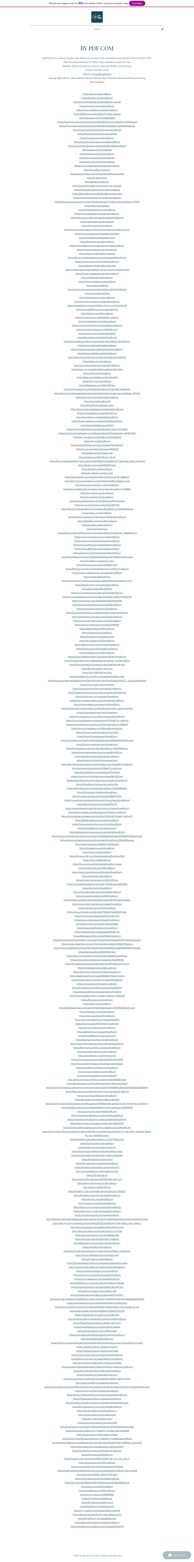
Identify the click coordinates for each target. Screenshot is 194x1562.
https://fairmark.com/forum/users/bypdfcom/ (97, 1047)
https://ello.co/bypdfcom (97, 205)
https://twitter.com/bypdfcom (97, 98)
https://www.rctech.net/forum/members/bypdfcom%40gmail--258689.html (97, 533)
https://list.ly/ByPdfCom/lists (97, 672)
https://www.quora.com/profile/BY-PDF (97, 565)
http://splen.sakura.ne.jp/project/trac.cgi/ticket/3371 (97, 1446)
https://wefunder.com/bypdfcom (97, 221)
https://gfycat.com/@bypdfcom (97, 313)
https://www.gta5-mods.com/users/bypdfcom (97, 1211)
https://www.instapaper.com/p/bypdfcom (97, 273)
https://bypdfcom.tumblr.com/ (97, 473)
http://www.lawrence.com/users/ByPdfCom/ (97, 365)
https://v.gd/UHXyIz (97, 177)
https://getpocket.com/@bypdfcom (97, 1462)
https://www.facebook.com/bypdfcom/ (97, 1075)
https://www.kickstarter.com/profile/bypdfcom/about (97, 501)
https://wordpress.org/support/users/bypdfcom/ (97, 1450)
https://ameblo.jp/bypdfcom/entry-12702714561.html (97, 1139)
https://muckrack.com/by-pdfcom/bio (97, 1331)
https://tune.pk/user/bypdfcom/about (97, 345)
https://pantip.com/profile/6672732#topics (97, 844)
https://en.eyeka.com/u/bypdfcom (97, 640)
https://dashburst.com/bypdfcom (97, 154)
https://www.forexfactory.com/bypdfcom (97, 1271)
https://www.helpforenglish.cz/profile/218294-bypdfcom (97, 656)
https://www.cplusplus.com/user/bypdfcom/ (97, 920)
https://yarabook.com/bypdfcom (97, 497)
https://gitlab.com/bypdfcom (97, 632)
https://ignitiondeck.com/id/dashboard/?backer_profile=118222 (97, 660)
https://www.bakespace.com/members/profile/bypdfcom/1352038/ (97, 596)
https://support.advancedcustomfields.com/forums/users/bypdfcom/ (97, 1367)
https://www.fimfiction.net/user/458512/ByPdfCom (97, 1287)
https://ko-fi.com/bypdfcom (97, 381)
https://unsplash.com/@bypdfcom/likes (97, 1434)
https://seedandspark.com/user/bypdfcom (97, 820)
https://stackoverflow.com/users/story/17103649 (97, 991)
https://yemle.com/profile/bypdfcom (97, 908)
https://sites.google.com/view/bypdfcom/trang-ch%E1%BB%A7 (97, 477)
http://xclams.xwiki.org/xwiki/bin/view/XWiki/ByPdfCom (97, 1319)
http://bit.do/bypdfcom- (97, 181)
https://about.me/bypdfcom (97, 94)
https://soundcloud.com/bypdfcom (97, 161)
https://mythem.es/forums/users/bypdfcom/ (97, 301)
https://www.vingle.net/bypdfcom (97, 106)
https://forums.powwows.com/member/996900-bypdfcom (97, 956)
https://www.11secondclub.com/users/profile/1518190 (97, 959)
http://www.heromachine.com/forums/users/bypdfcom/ (97, 357)
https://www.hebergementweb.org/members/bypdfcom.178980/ (97, 489)
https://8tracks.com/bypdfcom (97, 999)
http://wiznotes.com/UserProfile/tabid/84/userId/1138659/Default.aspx (97, 740)
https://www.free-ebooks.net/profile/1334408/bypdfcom (97, 146)
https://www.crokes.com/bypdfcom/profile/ (97, 233)
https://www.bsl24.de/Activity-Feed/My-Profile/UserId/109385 (97, 1430)
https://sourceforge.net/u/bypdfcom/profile (97, 1099)
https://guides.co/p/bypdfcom (97, 525)
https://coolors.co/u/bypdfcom (97, 469)
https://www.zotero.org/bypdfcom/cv (97, 1414)
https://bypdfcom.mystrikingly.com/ (97, 1055)
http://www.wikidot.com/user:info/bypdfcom (97, 704)
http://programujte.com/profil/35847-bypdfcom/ (97, 768)
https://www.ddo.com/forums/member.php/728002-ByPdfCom (97, 341)
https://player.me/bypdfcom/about (97, 253)
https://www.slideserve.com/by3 (97, 425)
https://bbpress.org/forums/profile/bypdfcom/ (97, 936)
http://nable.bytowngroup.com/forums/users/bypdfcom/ (97, 692)
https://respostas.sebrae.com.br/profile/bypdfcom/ (97, 1115)
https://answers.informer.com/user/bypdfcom (97, 1195)
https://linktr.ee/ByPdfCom (97, 860)
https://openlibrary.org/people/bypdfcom (97, 417)
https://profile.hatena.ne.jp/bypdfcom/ (97, 1051)
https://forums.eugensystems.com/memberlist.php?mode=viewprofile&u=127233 (97, 201)
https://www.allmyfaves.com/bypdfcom (97, 608)
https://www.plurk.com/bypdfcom (97, 157)
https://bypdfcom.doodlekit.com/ (97, 636)
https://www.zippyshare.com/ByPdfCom (97, 880)
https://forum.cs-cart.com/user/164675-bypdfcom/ (97, 1359)
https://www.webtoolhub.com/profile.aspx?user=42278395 (97, 429)
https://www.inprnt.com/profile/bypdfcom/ (97, 261)
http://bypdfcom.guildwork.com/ (97, 561)
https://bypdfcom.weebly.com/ (97, 1502)
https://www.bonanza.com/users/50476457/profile (97, 1059)
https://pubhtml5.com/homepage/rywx (97, 760)
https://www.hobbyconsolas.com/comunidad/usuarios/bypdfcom (97, 1127)
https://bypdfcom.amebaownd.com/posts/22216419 (97, 1526)
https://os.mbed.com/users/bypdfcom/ (97, 337)
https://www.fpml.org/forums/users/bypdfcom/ (97, 688)
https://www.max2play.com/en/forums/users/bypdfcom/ (97, 517)
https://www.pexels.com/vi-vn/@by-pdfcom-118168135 (97, 995)
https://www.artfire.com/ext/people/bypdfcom (97, 545)
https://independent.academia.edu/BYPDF (97, 1315)
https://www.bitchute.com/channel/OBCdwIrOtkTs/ (97, 1043)
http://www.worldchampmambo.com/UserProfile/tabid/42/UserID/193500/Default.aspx (97, 836)
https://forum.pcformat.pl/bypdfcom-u (97, 1410)
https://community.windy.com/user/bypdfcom (97, 1275)
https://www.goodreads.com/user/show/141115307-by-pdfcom (97, 720)
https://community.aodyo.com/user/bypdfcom (97, 1207)
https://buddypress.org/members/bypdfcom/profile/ (97, 174)
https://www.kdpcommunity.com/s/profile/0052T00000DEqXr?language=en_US (97, 1307)
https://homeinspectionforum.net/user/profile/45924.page (97, 1263)
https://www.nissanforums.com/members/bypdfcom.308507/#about (97, 944)
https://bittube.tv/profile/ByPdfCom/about (97, 1239)
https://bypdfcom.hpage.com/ (97, 1159)
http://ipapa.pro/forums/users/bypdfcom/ (97, 1383)
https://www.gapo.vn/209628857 (97, 1494)
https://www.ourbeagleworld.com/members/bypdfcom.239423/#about (97, 840)
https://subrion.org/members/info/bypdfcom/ (97, 553)
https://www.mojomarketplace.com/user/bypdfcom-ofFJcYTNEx (97, 1378)
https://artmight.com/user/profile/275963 (97, 924)
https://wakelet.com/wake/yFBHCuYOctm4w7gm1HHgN (97, 305)
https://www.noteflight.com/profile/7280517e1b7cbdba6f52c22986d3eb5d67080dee (97, 948)
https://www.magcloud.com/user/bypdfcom (97, 541)
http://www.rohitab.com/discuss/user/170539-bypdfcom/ (97, 812)
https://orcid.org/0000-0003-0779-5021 (97, 1474)
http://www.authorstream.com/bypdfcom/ (97, 485)
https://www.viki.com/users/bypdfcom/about (97, 189)
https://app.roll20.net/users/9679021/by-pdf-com (97, 1179)
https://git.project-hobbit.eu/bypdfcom (97, 792)
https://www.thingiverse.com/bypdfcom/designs (97, 325)
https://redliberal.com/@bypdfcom (97, 1490)
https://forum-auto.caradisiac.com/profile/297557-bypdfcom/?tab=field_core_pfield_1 (97, 1223)
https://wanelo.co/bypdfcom (97, 1247)
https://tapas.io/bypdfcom (97, 576)
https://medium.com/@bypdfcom (97, 652)
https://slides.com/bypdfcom (97, 150)
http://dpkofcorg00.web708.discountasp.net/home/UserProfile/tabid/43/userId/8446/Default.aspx (97, 1219)
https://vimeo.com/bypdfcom (97, 225)
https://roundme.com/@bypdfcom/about (97, 397)
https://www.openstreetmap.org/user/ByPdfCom (97, 752)
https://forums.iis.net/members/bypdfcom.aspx (97, 864)
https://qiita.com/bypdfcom (97, 1003)
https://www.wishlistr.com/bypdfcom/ (97, 353)
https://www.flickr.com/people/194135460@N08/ (97, 600)
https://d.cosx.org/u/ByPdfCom (97, 1199)
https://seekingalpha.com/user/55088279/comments (97, 976)
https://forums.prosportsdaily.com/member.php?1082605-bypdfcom (97, 764)
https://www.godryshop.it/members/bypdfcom (97, 130)
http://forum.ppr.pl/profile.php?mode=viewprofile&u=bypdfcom (97, 1251)
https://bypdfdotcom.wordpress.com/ (97, 828)
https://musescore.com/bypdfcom (97, 848)
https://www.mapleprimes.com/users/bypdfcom (97, 572)
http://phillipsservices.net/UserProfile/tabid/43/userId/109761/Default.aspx (97, 1007)
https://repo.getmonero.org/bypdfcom (97, 1183)
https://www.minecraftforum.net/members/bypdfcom (97, 1267)
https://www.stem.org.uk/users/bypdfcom (97, 696)
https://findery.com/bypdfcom (97, 1259)
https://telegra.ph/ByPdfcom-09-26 (97, 457)
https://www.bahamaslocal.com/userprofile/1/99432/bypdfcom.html (97, 580)
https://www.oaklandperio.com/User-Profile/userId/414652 (97, 884)
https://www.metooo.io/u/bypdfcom (97, 1027)
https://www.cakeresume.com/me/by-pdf (97, 1255)
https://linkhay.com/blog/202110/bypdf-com (97, 916)
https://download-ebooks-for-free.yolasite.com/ (97, 1514)
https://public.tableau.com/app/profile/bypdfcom (97, 421)
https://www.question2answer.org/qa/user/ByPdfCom (97, 664)
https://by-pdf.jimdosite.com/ (97, 1418)
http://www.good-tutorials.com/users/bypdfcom (97, 904)
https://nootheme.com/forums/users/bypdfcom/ (97, 987)
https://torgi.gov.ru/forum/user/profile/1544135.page (97, 217)
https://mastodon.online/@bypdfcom (97, 968)
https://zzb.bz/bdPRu (97, 285)
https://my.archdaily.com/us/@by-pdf (97, 1291)
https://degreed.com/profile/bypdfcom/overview (97, 193)
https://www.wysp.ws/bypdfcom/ (97, 138)
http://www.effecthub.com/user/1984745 (97, 309)
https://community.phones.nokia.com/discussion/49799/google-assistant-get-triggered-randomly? (97, 1103)
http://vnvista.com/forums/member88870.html (97, 796)
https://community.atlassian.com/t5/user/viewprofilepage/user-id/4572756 (97, 433)
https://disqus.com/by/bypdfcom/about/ (97, 648)
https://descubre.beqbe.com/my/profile (97, 377)
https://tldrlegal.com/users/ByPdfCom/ (97, 1374)
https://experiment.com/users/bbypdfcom (97, 585)
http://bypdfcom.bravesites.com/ (97, 1506)
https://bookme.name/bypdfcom (97, 241)
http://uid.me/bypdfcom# (97, 401)
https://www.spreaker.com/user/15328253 (97, 449)
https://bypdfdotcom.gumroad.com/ (97, 1035)
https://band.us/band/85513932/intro (97, 952)
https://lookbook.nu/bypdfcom (97, 277)
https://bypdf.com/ (101, 74)
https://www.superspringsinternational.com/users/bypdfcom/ (97, 808)
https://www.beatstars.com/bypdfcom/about (97, 1327)
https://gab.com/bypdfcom (97, 373)
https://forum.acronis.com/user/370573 (97, 804)
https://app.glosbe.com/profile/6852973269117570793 (97, 1311)
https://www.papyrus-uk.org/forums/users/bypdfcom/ (97, 716)
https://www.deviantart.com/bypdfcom (97, 712)
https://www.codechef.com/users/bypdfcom (97, 165)
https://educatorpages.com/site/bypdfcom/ (97, 1522)
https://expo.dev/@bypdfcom (97, 588)
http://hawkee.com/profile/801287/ (97, 118)
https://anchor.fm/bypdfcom (97, 888)
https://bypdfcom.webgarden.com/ (97, 237)
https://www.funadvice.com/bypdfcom (97, 736)
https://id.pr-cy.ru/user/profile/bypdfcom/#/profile (97, 369)
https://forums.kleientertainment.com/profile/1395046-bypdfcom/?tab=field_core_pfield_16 (97, 461)
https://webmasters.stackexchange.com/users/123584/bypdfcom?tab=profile (97, 1470)
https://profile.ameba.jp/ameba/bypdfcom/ (97, 756)
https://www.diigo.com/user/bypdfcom (97, 983)
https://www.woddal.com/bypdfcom (97, 281)
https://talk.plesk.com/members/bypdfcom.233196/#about (97, 788)
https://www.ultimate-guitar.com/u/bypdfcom (97, 620)
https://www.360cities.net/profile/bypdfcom (97, 548)
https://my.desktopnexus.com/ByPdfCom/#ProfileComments (97, 963)
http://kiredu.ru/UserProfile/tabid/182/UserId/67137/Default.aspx (97, 900)
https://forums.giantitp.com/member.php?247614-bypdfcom (97, 568)
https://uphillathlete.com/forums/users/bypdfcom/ (97, 445)
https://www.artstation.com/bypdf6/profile (97, 1235)
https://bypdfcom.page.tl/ (97, 170)
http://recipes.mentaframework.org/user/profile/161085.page (97, 1402)
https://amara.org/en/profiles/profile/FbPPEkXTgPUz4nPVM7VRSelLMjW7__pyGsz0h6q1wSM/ (97, 680)
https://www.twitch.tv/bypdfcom (97, 1143)
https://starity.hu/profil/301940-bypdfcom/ (97, 1023)
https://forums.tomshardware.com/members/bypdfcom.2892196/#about (97, 126)
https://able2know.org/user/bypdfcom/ (97, 1031)
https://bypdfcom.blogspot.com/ (97, 405)
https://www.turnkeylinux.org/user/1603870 (97, 1019)
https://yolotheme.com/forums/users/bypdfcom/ (97, 616)
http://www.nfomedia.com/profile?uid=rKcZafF (97, 185)
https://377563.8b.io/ (97, 1175)
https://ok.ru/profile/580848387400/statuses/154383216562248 (97, 1482)
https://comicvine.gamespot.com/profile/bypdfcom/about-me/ (97, 481)
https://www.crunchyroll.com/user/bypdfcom (97, 142)
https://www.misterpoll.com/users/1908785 (97, 624)
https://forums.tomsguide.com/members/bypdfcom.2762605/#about (97, 509)
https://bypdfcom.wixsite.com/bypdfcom (97, 1067)
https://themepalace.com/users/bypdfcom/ (97, 213)
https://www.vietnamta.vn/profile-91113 (97, 1422)
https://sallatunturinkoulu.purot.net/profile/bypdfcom (97, 832)
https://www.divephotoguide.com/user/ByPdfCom (97, 592)
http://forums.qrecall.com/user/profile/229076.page (97, 1227)
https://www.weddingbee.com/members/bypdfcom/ (97, 700)
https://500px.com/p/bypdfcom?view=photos (97, 114)
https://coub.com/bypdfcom (97, 852)
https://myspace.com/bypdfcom (97, 493)
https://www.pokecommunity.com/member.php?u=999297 (97, 724)
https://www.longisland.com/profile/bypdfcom (97, 892)
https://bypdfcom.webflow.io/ (97, 1498)
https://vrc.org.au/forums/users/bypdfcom (97, 1390)
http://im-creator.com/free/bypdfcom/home (97, 1510)
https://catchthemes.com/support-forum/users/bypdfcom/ (97, 780)
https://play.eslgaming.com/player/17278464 (97, 772)
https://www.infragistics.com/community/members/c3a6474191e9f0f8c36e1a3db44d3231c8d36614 (97, 1087)
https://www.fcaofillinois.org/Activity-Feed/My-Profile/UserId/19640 (97, 1438)
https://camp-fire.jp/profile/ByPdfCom (97, 1111)
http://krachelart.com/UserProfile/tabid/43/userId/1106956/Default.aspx (97, 1426)
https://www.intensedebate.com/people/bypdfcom (97, 409)
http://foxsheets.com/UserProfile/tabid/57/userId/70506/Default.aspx (97, 557)
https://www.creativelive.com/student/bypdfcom (97, 872)
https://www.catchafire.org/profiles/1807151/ (97, 505)
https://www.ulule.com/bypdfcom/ (97, 1015)
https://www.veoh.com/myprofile (97, 684)
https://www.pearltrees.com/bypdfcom (97, 928)
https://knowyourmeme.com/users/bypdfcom (97, 972)
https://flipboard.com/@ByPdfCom (97, 385)
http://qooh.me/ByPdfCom (97, 1187)
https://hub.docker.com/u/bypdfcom (97, 321)
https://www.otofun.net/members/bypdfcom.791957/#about (97, 748)
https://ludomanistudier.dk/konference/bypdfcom (97, 349)
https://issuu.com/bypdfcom (97, 513)
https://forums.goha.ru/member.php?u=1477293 (97, 1231)
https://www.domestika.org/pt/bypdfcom (97, 896)
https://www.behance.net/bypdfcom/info (97, 1171)
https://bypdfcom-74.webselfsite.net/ (97, 1518)
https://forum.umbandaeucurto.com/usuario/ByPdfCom (97, 257)
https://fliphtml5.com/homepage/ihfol (97, 134)
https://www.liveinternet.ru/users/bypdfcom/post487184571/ (97, 612)
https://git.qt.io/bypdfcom (97, 441)
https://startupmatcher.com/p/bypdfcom (97, 1039)
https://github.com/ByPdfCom (97, 1454)
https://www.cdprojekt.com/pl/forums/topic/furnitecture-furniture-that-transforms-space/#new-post (97, 1387)
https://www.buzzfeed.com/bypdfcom (97, 1095)
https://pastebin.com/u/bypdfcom (97, 1011)
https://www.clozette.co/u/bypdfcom (97, 1071)
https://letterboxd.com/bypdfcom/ (97, 297)
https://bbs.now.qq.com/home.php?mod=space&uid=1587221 (97, 1091)
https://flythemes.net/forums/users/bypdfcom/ (97, 1398)
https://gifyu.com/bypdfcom (97, 361)
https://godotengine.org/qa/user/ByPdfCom (97, 932)
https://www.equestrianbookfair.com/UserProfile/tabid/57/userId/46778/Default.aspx (97, 940)
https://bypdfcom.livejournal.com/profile (97, 784)
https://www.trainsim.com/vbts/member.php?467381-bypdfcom (97, 389)
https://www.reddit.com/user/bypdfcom (97, 110)
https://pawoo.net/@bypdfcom (97, 1486)
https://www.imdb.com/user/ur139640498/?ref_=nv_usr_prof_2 (97, 1458)
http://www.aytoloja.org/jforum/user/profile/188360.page (97, 1079)
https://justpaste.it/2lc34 (97, 293)
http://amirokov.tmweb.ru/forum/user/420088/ (97, 1363)
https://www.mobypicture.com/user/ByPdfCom (97, 604)
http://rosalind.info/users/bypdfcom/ (97, 1203)
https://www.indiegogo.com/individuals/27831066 (97, 1466)
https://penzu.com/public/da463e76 (97, 333)
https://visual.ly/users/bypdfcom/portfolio (97, 732)
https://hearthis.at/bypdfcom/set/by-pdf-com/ (97, 1323)
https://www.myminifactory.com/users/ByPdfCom (97, 776)
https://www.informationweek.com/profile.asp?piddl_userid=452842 (97, 708)
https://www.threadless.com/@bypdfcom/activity (97, 728)
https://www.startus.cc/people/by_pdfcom (97, 317)
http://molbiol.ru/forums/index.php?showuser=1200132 (97, 1191)
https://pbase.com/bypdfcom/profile (97, 265)
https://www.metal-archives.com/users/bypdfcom (97, 979)
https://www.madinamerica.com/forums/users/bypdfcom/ (97, 1394)
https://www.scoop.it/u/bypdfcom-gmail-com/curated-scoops (97, 269)
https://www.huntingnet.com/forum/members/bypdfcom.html (97, 229)
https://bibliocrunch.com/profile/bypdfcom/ (97, 644)
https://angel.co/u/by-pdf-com (97, 668)
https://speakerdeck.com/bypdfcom (97, 209)
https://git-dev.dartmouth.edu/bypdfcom (97, 1163)
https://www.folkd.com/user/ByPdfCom (97, 413)
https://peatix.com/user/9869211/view (97, 465)
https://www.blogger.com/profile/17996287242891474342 (97, 912)
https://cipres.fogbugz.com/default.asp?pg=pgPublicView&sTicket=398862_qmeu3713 (97, 1442)
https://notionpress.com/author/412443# (97, 1351)
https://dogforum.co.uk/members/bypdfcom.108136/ (97, 1283)
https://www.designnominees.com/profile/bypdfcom (97, 245)
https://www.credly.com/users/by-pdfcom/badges (97, 1155)
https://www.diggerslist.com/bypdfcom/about (97, 1370)
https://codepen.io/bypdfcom (97, 876)
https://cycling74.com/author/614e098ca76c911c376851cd (97, 289)
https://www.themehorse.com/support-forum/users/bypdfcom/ (97, 800)
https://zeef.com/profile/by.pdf (97, 453)
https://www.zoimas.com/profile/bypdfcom (97, 1478)
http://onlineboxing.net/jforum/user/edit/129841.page (97, 676)
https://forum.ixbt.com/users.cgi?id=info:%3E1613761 (97, 1123)
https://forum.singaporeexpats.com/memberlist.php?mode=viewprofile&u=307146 (97, 393)
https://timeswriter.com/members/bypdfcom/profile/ (97, 856)
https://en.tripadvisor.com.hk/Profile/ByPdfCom (97, 1406)
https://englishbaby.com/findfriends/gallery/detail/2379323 (97, 1083)
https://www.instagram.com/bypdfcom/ (97, 744)
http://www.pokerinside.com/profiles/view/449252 (97, 1063)
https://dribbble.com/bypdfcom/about (97, 521)
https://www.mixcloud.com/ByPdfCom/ (97, 329)
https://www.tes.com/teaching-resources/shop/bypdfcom (97, 1119)
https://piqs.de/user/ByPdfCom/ (97, 1339)
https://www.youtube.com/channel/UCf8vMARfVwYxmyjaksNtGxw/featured (97, 122)
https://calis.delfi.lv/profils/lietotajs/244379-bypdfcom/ (97, 1335)
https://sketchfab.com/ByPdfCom (97, 628)
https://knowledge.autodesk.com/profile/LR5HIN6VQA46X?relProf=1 (97, 816)
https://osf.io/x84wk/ (97, 529)
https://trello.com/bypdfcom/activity (97, 1147)
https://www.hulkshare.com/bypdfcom (97, 249)
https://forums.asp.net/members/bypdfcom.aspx (97, 1151)
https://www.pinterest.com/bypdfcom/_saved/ (97, 102)
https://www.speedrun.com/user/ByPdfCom (97, 1279)
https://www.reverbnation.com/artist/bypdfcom (97, 824)
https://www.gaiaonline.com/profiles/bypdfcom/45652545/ (97, 1303)
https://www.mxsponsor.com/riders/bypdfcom (97, 197)
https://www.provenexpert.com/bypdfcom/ (97, 1167)
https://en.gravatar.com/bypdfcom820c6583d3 (97, 437)
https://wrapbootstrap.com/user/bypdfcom (97, 1215)
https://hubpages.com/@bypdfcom (97, 868)
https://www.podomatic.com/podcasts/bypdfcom (97, 1355)
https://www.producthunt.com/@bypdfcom (97, 537)
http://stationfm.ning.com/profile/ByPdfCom (97, 1243)
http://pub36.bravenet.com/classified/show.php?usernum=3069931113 (97, 1107)
